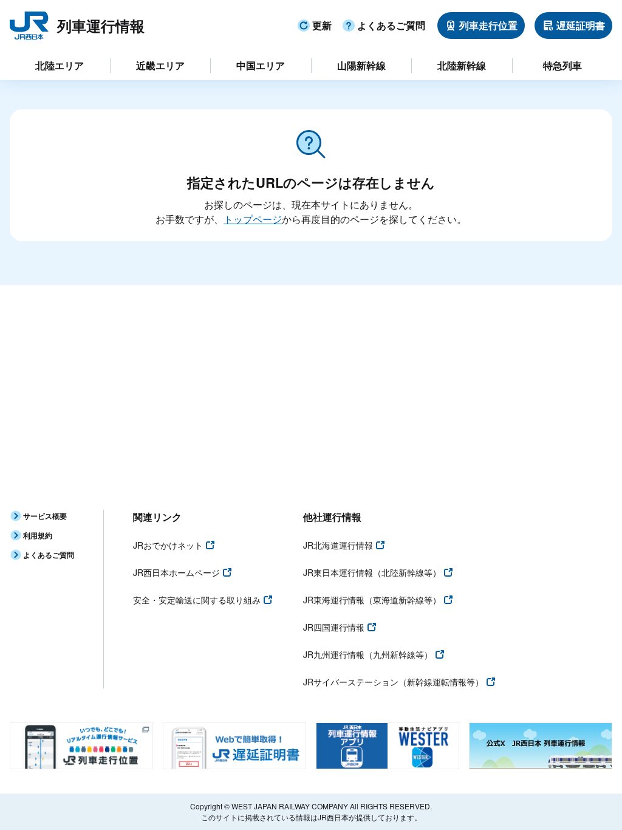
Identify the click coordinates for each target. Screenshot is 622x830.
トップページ (253, 219)
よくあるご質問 (391, 25)
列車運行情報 (101, 25)
